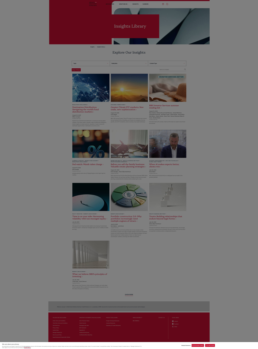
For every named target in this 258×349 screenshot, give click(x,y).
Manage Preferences (185, 345)
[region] (129, 345)
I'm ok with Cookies (210, 345)
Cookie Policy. (27, 347)
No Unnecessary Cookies (197, 345)
